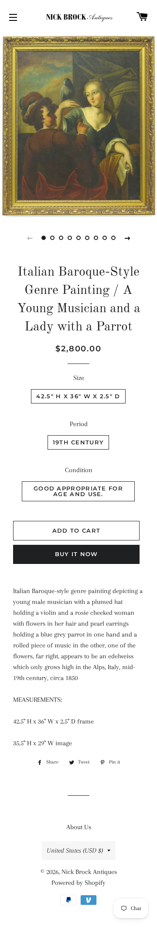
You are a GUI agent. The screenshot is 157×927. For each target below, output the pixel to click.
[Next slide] (127, 237)
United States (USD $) (75, 850)
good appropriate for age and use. (78, 491)
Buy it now (76, 553)
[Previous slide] (29, 237)
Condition (78, 470)
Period (79, 424)
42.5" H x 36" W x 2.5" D (78, 396)
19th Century (78, 442)
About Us (78, 827)
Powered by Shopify (78, 883)
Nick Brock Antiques (89, 872)
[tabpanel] (78, 125)
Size (78, 378)
